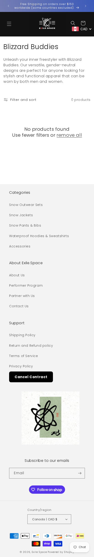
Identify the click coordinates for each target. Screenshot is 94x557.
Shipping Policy (22, 335)
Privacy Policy (21, 366)
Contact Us (19, 306)
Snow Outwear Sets (26, 204)
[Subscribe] (80, 473)
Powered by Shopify (61, 552)
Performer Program (26, 285)
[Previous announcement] (8, 6)
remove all (69, 135)
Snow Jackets (21, 215)
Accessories (20, 246)
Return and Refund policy (31, 345)
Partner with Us (22, 296)
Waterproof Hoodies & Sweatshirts (39, 236)
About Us (17, 275)
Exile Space (39, 552)
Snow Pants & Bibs (25, 225)
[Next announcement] (86, 6)
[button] (9, 24)
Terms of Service (23, 356)
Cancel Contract (31, 376)
